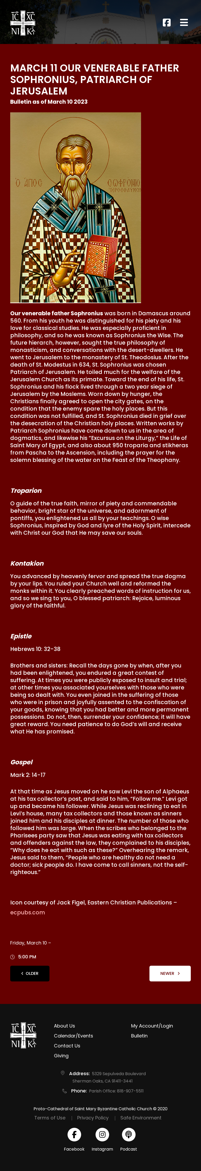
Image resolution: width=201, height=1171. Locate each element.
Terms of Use (49, 1117)
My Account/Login (152, 1026)
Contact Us (67, 1045)
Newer (167, 973)
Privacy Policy (93, 1117)
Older (32, 973)
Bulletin (139, 1035)
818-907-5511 (130, 1091)
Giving (61, 1055)
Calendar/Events (73, 1035)
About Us (64, 1026)
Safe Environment (140, 1117)
